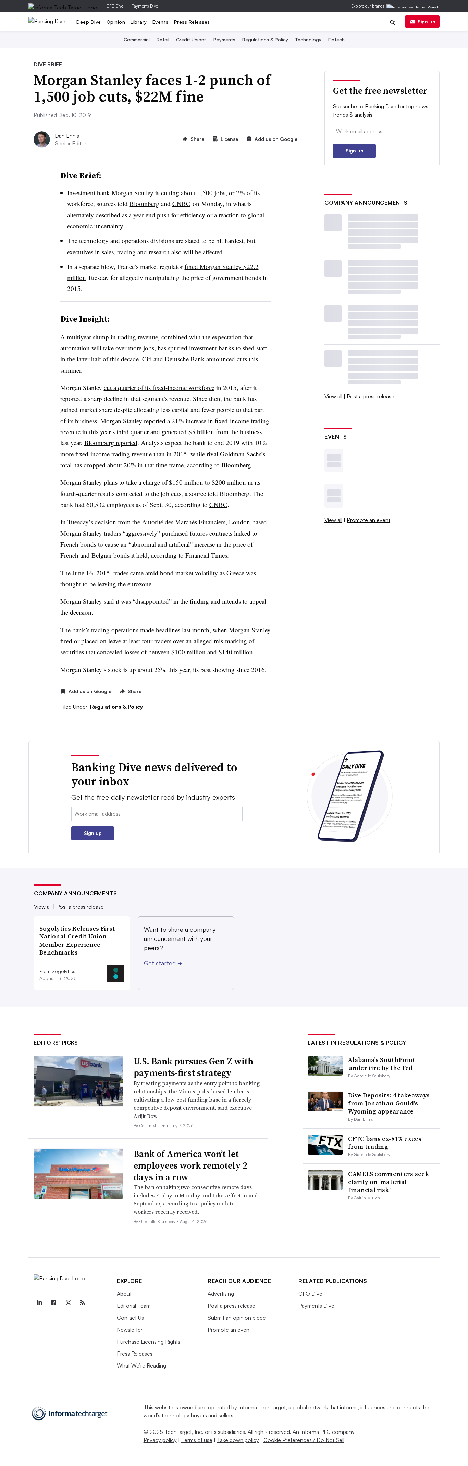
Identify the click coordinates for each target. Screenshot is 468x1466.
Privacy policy (160, 1440)
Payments (224, 39)
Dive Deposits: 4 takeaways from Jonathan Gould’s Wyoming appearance (389, 1103)
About (124, 1293)
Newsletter (130, 1329)
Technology (308, 39)
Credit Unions (191, 39)
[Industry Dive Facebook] (53, 1302)
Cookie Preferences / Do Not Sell (303, 1440)
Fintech (336, 39)
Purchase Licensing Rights (148, 1341)
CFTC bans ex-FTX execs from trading (384, 1142)
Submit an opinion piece (237, 1317)
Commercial (137, 39)
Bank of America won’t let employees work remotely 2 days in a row (191, 1165)
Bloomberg (144, 203)
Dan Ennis (67, 135)
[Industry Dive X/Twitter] (68, 1302)
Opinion (116, 22)
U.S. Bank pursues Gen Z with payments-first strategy (193, 1067)
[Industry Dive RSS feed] (82, 1302)
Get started (163, 963)
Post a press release (370, 396)
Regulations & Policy (265, 39)
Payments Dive (145, 6)
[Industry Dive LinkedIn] (39, 1302)
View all (333, 396)
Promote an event (368, 520)
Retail (163, 39)
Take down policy (238, 1440)
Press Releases (192, 22)
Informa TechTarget (262, 1407)
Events (160, 22)
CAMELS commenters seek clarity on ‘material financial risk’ (388, 1182)
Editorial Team (134, 1305)
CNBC (181, 203)
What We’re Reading (141, 1365)
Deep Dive (88, 22)
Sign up (426, 21)
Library (139, 22)
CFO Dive (115, 6)
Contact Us (130, 1317)
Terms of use (196, 1440)
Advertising (221, 1293)
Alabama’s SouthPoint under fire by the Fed (381, 1063)
